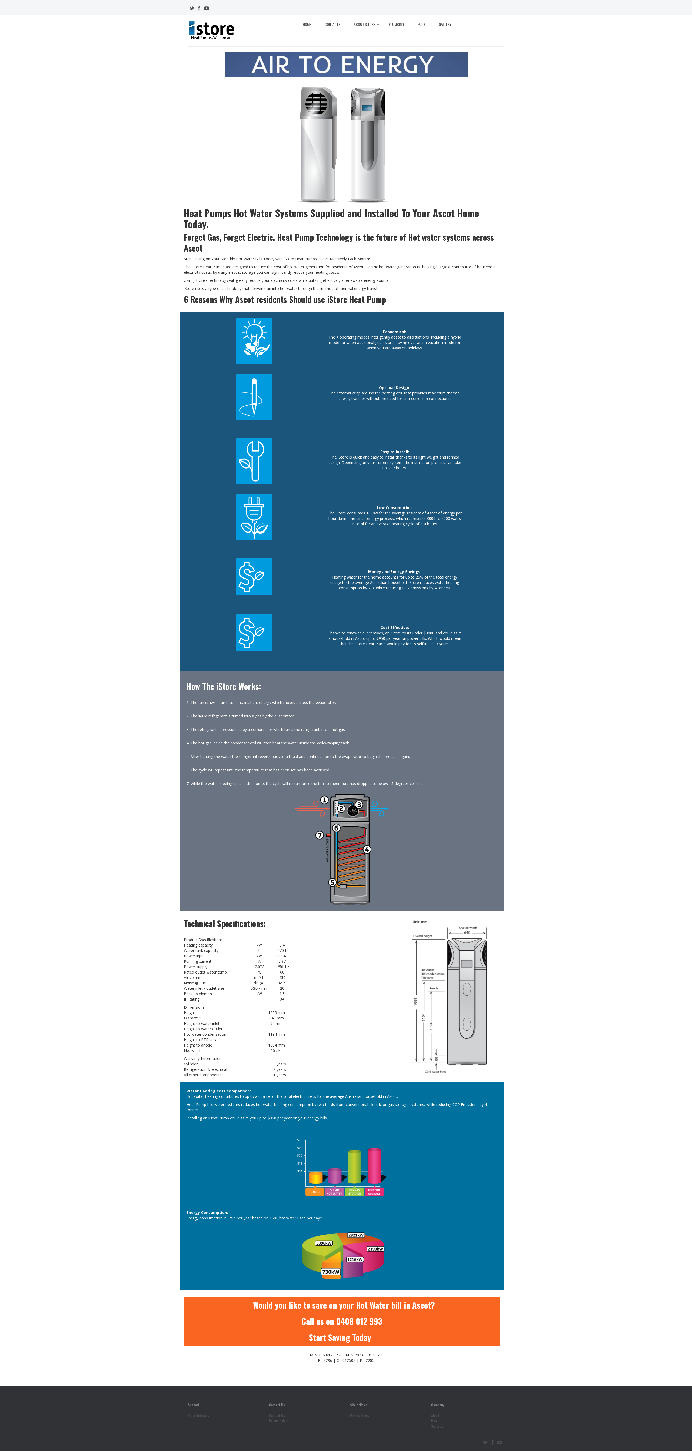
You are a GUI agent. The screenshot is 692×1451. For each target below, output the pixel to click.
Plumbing (396, 24)
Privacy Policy (359, 1415)
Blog (434, 1420)
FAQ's (421, 24)
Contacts (332, 24)
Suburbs (437, 1426)
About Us (437, 1415)
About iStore (364, 24)
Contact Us (277, 1415)
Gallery (445, 24)
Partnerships (278, 1420)
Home (307, 24)
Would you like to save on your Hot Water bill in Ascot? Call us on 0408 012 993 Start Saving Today (344, 1321)
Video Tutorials (198, 1415)
